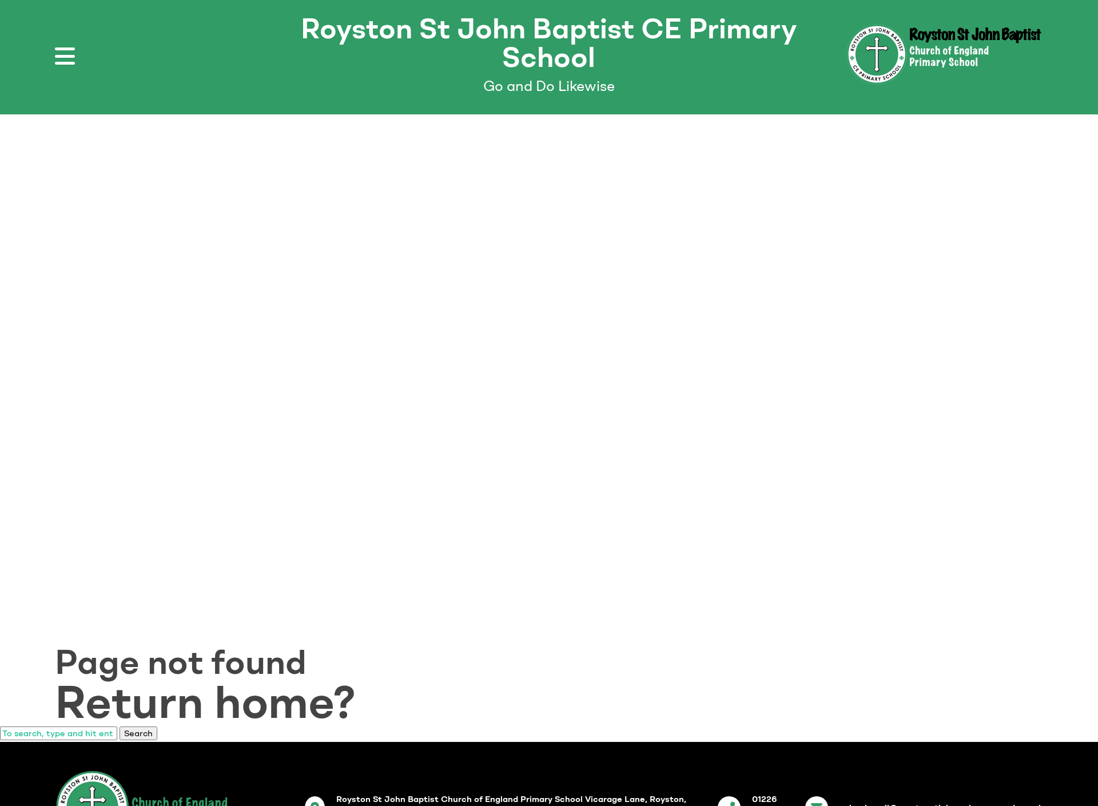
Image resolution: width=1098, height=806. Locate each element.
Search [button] (138, 733)
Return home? (205, 701)
